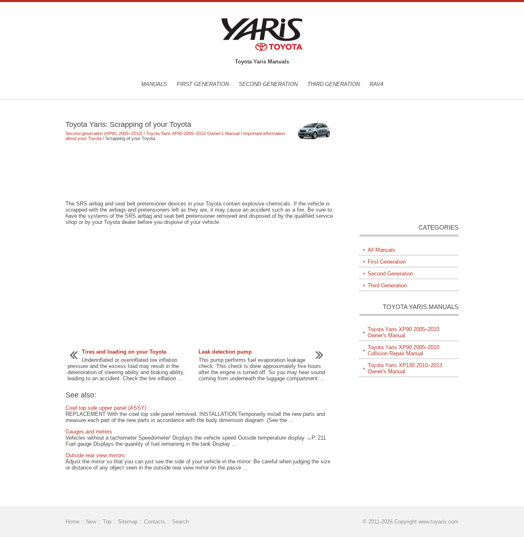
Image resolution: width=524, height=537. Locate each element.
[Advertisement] (200, 170)
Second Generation (268, 84)
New (91, 522)
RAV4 (376, 84)
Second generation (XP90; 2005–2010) (104, 133)
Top (107, 522)
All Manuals (381, 250)
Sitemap (128, 522)
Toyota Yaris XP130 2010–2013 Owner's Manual (405, 368)
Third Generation (333, 84)
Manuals (154, 84)
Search (180, 522)
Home (72, 522)
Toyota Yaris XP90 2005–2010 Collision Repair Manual (403, 350)
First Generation (203, 84)
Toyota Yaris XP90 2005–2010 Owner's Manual (192, 133)
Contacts (154, 522)
